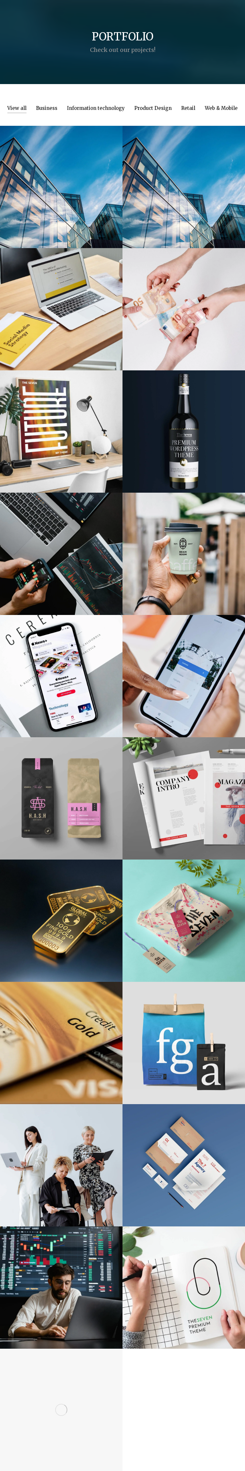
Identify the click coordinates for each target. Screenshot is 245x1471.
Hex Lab (61, 1399)
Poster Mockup (61, 424)
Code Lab (61, 180)
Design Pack (61, 791)
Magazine (184, 791)
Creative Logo (183, 1280)
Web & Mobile (221, 108)
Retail (188, 108)
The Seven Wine (184, 424)
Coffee (184, 546)
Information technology (96, 108)
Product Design (153, 108)
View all (16, 108)
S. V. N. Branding (184, 1158)
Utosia (184, 298)
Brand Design (184, 913)
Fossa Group (61, 1032)
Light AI (61, 1276)
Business (46, 108)
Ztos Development (184, 665)
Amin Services (184, 180)
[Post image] (61, 187)
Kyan (61, 546)
